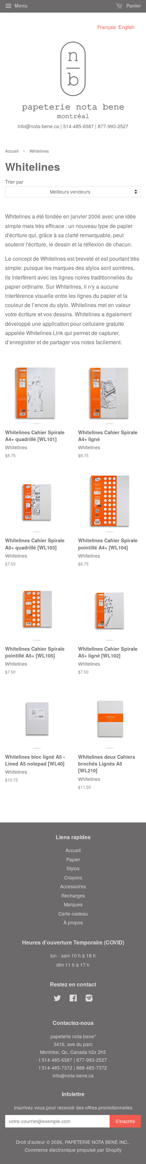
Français (106, 26)
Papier (73, 859)
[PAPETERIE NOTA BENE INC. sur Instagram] (89, 999)
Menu (20, 5)
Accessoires (73, 886)
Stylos (73, 868)
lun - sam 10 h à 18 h (73, 955)
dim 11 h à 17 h (73, 964)
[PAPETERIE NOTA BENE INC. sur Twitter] (57, 999)
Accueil (12, 151)
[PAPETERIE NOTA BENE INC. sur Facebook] (73, 999)
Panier (133, 5)
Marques (73, 904)
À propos (73, 922)
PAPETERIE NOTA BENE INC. (97, 1141)
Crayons (73, 877)
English (126, 26)
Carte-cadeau (73, 913)
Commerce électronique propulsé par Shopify (73, 1149)
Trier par (14, 181)
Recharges (73, 895)
